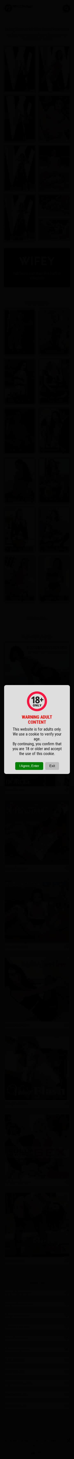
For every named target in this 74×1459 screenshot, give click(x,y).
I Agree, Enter (29, 766)
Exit (52, 766)
